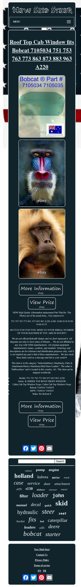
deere (54, 526)
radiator (28, 471)
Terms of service (42, 565)
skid (61, 503)
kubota (42, 477)
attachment (62, 484)
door (47, 484)
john (58, 496)
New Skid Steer (42, 549)
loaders (29, 527)
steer (48, 511)
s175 (19, 489)
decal (36, 504)
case (18, 483)
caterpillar (57, 520)
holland (23, 475)
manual (21, 505)
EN (39, 570)
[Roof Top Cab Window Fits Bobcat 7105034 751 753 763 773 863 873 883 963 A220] (41, 107)
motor (56, 477)
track (66, 477)
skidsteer (41, 489)
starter (53, 534)
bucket (21, 521)
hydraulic (27, 512)
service (33, 483)
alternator (53, 490)
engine (54, 470)
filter (24, 496)
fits (32, 519)
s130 (29, 489)
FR (44, 570)
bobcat (32, 533)
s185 (41, 527)
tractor (64, 489)
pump (40, 470)
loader (40, 495)
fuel (42, 521)
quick (48, 505)
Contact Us (42, 554)
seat (62, 513)
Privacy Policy (42, 560)
